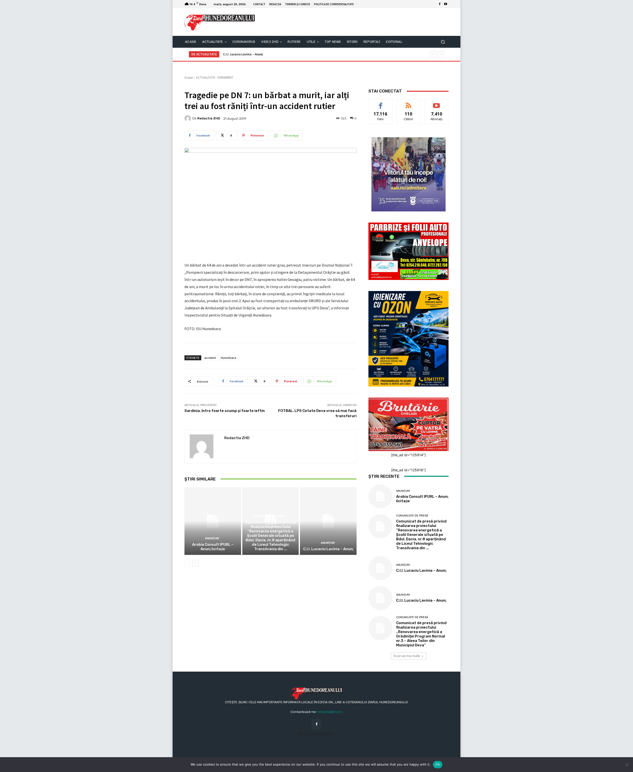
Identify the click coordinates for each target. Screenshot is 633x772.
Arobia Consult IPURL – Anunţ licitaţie (212, 546)
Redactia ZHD (208, 118)
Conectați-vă (408, 103)
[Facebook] (440, 4)
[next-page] (195, 563)
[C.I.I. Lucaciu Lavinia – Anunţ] (328, 521)
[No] (626, 764)
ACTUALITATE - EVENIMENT (214, 77)
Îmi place (380, 103)
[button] (443, 42)
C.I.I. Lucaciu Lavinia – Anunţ (243, 54)
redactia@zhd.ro (329, 712)
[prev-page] (187, 563)
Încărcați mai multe (407, 656)
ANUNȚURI (212, 538)
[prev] (433, 54)
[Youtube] (446, 4)
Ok (437, 764)
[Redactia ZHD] (188, 118)
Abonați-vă (436, 103)
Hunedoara (228, 358)
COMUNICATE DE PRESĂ (269, 516)
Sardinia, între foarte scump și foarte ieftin (224, 411)
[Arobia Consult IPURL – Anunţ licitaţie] (212, 521)
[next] (441, 54)
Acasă (188, 77)
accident (210, 358)
